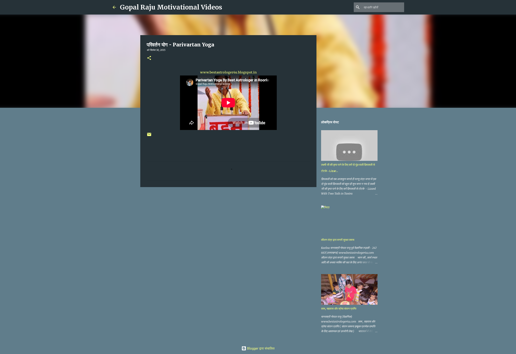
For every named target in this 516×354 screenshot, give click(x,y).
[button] (149, 58)
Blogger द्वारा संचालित (260, 348)
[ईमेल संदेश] (149, 136)
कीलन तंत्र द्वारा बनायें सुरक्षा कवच (337, 239)
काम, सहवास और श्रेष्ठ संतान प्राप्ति (338, 308)
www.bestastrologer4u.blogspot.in (228, 72)
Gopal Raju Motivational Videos (171, 7)
